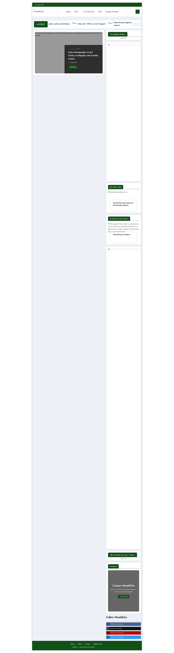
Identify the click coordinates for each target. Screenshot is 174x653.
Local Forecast (89, 12)
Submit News (97, 644)
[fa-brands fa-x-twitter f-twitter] (128, 5)
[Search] (129, 11)
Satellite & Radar (111, 12)
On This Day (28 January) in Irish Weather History (123, 204)
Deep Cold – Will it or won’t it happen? (83, 24)
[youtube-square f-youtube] (133, 5)
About (80, 644)
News (76, 12)
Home (68, 12)
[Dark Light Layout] (133, 12)
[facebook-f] (125, 5)
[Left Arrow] (134, 24)
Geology (73, 49)
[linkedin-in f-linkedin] (136, 5)
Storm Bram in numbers (121, 234)
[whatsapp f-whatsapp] (139, 5)
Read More (73, 67)
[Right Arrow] (138, 24)
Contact (87, 644)
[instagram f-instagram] (130, 5)
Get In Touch (123, 596)
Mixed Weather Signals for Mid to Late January (119, 24)
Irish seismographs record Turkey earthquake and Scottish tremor (83, 55)
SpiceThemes (98, 647)
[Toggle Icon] (138, 12)
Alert (100, 12)
